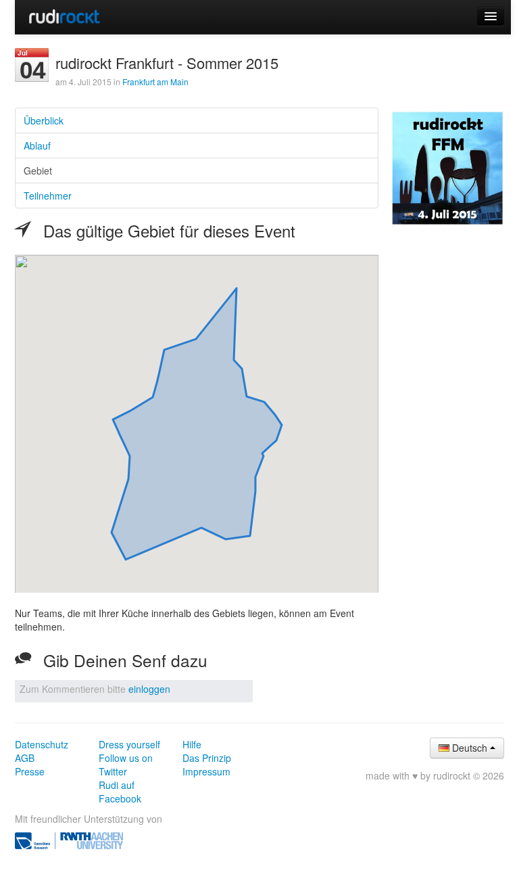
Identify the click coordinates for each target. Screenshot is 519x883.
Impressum (206, 771)
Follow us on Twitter (126, 764)
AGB (24, 758)
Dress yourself (129, 744)
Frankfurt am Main (155, 81)
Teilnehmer (48, 195)
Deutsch (469, 747)
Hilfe (191, 744)
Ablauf (37, 145)
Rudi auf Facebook (120, 791)
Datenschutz (41, 744)
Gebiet (38, 170)
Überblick (44, 120)
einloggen (149, 689)
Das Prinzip (206, 758)
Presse (30, 771)
